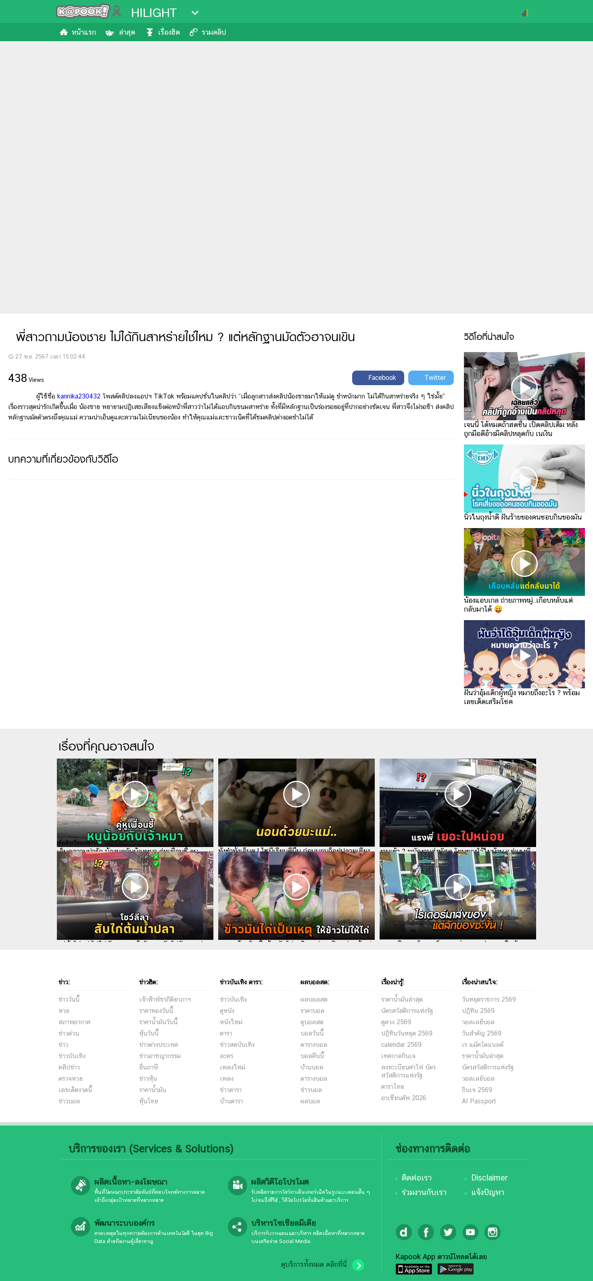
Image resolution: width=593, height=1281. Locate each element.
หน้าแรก (84, 32)
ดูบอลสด (312, 1022)
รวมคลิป (214, 32)
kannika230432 (78, 396)
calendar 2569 (401, 1044)
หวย (63, 1011)
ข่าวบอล (69, 1101)
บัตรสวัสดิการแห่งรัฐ (407, 1011)
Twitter (435, 378)
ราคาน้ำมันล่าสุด (402, 999)
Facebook (382, 378)
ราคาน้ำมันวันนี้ (158, 1022)
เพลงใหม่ (232, 1067)
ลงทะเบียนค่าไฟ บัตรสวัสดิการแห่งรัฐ (408, 1071)
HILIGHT (154, 13)
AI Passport (479, 1101)
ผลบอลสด (314, 999)
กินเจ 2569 (477, 1090)
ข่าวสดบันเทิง (237, 1044)
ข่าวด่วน (68, 1033)
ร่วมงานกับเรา (424, 1192)
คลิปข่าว (69, 1067)
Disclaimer (489, 1177)
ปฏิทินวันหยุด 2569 (406, 1033)
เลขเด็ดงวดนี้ (75, 1090)
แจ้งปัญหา (487, 1192)
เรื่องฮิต (169, 32)
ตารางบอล (314, 1044)
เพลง (227, 1078)
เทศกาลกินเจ (398, 1056)
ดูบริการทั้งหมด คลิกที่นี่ (314, 1264)
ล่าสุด (127, 32)
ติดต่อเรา (417, 1177)
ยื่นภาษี (148, 1067)
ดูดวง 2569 (396, 1022)
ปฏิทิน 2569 (478, 1011)
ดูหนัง (227, 1011)
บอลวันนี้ (312, 1033)
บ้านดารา (231, 1101)
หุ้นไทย (148, 1101)
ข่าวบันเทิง (72, 1056)
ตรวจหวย (70, 1078)
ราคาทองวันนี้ (156, 1011)
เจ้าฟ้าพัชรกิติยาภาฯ (165, 999)
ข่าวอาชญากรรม (160, 1056)
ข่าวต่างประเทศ (158, 1044)
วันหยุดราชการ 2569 (489, 999)
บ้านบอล (312, 1067)
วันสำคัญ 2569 (481, 1033)
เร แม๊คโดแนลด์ (482, 1044)
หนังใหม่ (231, 1022)
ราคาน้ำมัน (152, 1090)
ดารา (226, 1033)
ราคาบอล (312, 1011)
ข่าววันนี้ (68, 999)
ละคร (226, 1056)
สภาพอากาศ (74, 1022)
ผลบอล (310, 1101)
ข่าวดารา (231, 1090)
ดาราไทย (392, 1086)
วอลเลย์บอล (478, 1022)
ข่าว (63, 1044)
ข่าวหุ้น (148, 1078)
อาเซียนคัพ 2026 (403, 1098)
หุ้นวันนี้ (149, 1033)
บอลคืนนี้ (312, 1056)
